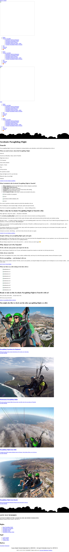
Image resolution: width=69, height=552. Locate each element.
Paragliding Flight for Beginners (12, 39)
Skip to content (3, 0)
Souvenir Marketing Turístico (46, 550)
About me (5, 47)
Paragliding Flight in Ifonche (11, 42)
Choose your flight (7, 38)
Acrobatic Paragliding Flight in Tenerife (13, 44)
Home (4, 37)
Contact (4, 48)
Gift (3, 45)
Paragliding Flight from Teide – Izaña (13, 43)
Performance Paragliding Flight (12, 41)
